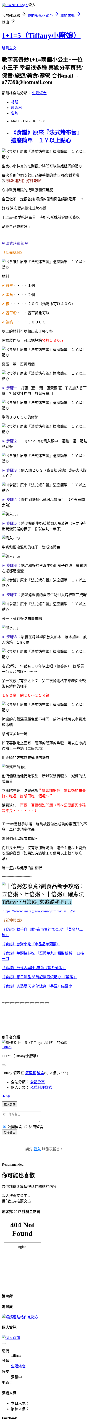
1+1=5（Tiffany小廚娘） (41, 35)
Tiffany (7, 1047)
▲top (6, 1095)
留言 (40, 1073)
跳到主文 (9, 48)
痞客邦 (30, 1073)
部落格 (16, 108)
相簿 (14, 102)
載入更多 (10, 1104)
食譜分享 (37, 1082)
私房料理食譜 (41, 1087)
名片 (14, 113)
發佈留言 (10, 1132)
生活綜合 (39, 93)
